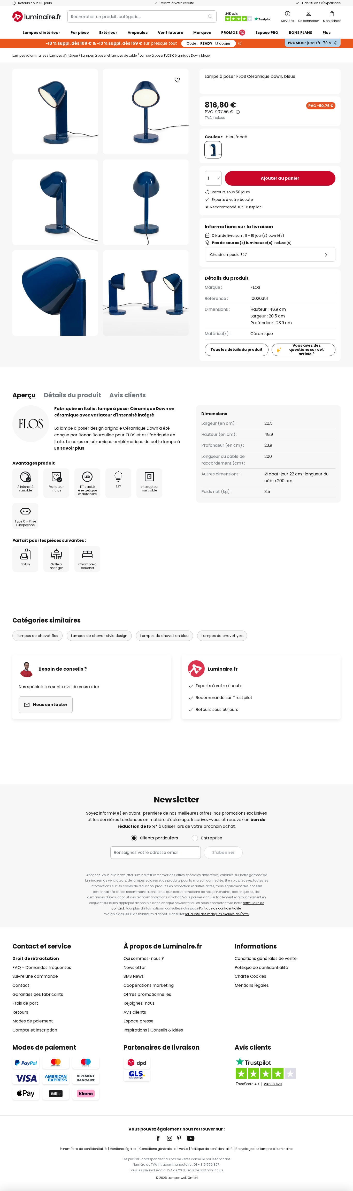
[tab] (24, 395)
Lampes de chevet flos (37, 635)
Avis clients (127, 395)
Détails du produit (72, 395)
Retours (20, 1012)
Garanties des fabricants (37, 994)
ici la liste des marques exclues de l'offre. (217, 914)
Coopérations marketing (149, 985)
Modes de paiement (32, 1021)
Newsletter (135, 967)
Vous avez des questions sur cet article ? (306, 350)
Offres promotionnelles (147, 994)
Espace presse (139, 1021)
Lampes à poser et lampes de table (109, 55)
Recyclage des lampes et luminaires (264, 1149)
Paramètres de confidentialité (83, 1149)
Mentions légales (252, 985)
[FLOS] (30, 423)
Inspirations (135, 1030)
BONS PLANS (300, 32)
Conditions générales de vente (266, 958)
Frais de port (25, 1003)
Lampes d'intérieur (63, 55)
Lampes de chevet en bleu (164, 635)
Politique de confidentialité (220, 908)
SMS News (134, 976)
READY (209, 43)
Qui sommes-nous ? (144, 958)
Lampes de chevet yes (222, 635)
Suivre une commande (35, 976)
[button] (55, 202)
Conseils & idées (166, 1030)
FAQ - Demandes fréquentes (41, 967)
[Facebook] (161, 1138)
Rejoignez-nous (139, 1003)
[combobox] (142, 16)
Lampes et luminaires (29, 55)
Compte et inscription (34, 1030)
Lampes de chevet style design (99, 635)
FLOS (255, 287)
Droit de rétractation (35, 958)
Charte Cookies (250, 976)
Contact (20, 985)
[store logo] (36, 16)
